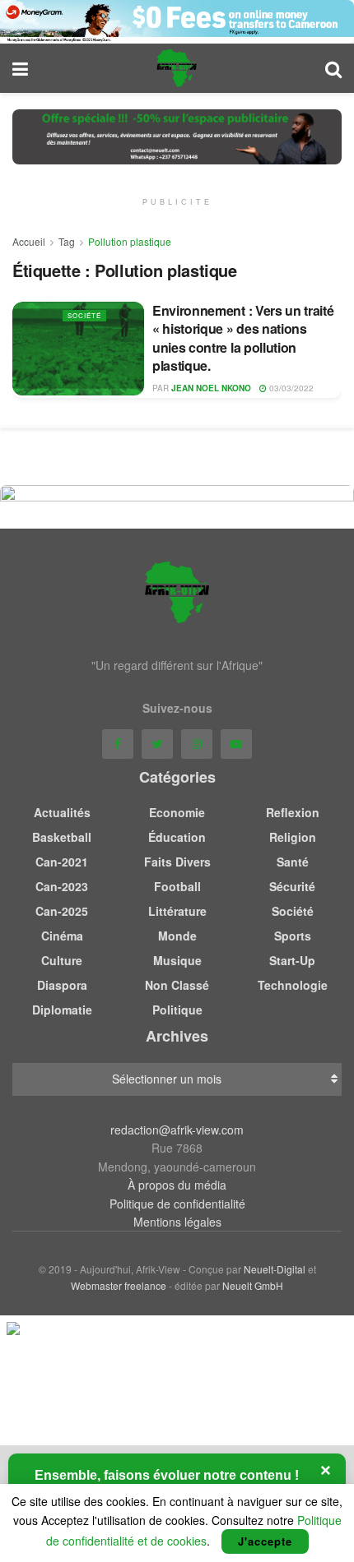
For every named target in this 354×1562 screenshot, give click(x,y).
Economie (177, 812)
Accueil (28, 241)
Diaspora (62, 985)
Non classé (177, 985)
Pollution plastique (129, 241)
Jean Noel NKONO (211, 388)
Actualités (62, 812)
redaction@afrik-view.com (177, 1129)
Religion (292, 837)
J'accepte (265, 1541)
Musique (177, 960)
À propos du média (177, 1184)
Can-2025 (61, 911)
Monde (177, 935)
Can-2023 (61, 886)
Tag (66, 241)
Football (177, 886)
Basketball (61, 837)
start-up (292, 960)
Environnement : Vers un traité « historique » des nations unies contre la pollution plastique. (242, 338)
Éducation (177, 837)
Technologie (293, 985)
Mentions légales (177, 1221)
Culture (61, 960)
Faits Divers (177, 861)
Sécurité (292, 886)
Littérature (177, 911)
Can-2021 (61, 861)
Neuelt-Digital (274, 1269)
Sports (292, 935)
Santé (293, 861)
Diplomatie (62, 1009)
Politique (177, 1009)
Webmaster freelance (118, 1285)
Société (84, 315)
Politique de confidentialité (177, 1203)
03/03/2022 (290, 388)
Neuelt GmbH (252, 1285)
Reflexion (292, 812)
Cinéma (62, 935)
